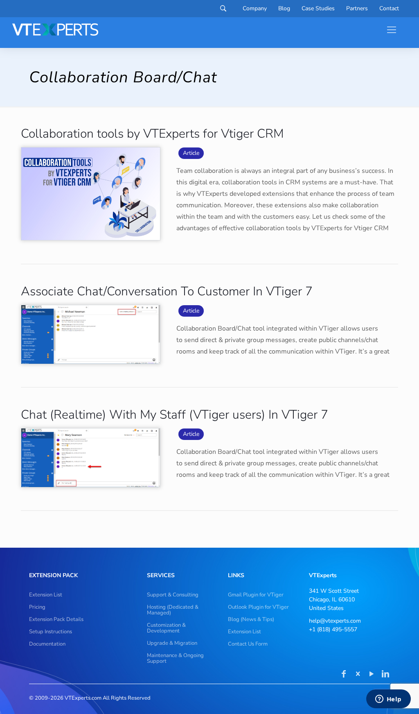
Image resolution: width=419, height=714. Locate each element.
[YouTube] (371, 675)
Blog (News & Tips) (251, 619)
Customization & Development (166, 628)
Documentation (47, 644)
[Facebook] (343, 675)
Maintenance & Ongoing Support (175, 658)
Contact (389, 8)
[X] (357, 675)
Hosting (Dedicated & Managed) (172, 610)
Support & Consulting (172, 594)
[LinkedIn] (385, 675)
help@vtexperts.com (335, 621)
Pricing (37, 607)
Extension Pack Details (56, 619)
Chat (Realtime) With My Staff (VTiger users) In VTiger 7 (174, 414)
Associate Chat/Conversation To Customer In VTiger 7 (167, 291)
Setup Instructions (50, 631)
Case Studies (318, 8)
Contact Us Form (248, 644)
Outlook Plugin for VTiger (258, 607)
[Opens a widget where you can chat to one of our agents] (388, 699)
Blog (284, 8)
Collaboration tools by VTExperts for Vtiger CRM (152, 133)
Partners (357, 8)
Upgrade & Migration (172, 643)
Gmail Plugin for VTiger (256, 594)
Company (255, 8)
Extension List (45, 594)
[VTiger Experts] (55, 29)
